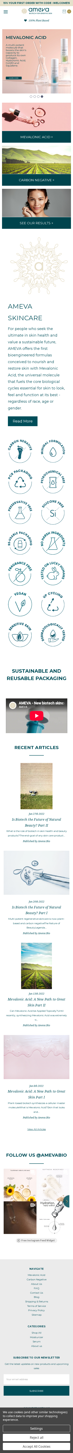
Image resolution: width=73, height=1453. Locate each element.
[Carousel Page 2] (34, 96)
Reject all (36, 1437)
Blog (36, 1296)
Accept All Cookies (36, 1446)
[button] (23, 421)
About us (36, 1345)
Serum (37, 1341)
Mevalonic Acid (36, 1274)
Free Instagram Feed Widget (38, 1240)
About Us (36, 1283)
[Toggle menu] (5, 11)
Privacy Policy (36, 1310)
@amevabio (51, 1155)
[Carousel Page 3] (38, 96)
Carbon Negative (36, 1279)
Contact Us (36, 1292)
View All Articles (36, 1129)
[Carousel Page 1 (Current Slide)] (31, 96)
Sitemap (37, 1314)
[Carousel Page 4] (42, 96)
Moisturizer (36, 1337)
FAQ (36, 1288)
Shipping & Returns (36, 1301)
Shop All (36, 1332)
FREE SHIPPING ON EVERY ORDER (36, 2)
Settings (36, 1428)
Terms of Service (36, 1305)
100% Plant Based (38, 20)
